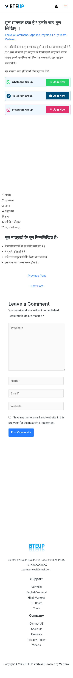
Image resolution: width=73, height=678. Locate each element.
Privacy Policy (36, 639)
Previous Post (37, 275)
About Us (36, 629)
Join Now (59, 82)
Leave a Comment (16, 35)
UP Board (36, 603)
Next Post (36, 286)
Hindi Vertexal (36, 597)
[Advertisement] (36, 154)
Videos (36, 645)
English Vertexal (36, 592)
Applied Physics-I (41, 35)
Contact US (36, 623)
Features (36, 634)
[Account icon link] (56, 6)
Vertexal (36, 587)
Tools (36, 608)
